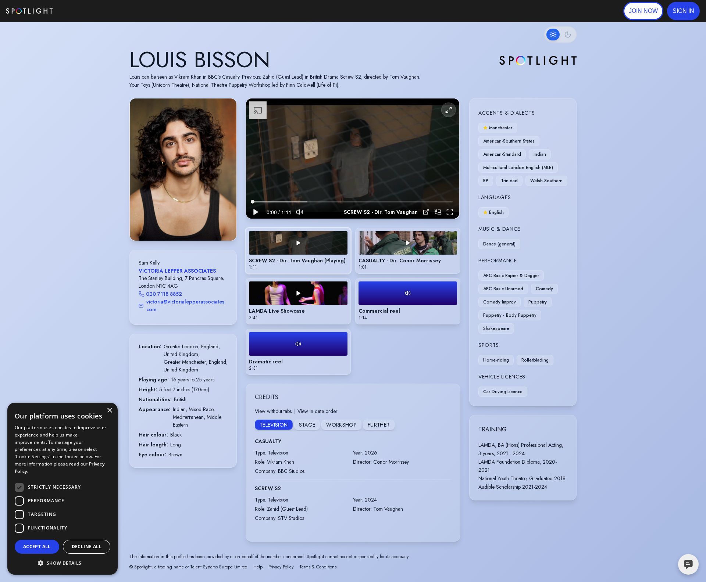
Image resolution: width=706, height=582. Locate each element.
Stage (307, 424)
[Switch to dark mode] (560, 34)
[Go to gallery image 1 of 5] (176, 222)
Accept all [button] (37, 546)
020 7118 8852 (164, 294)
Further (378, 424)
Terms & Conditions (317, 567)
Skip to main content (81, 11)
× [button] (109, 410)
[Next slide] (224, 177)
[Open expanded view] (225, 110)
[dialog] (62, 489)
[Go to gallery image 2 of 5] (181, 222)
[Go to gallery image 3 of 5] (185, 222)
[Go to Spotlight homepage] (29, 11)
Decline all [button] (86, 546)
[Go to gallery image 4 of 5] (189, 222)
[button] (683, 11)
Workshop (341, 424)
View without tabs (273, 411)
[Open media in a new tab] (426, 212)
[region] (352, 158)
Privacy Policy (280, 567)
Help (258, 567)
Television (274, 424)
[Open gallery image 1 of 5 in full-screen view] (183, 169)
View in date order (317, 411)
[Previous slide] (141, 177)
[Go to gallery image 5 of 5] (192, 222)
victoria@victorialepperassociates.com (186, 305)
